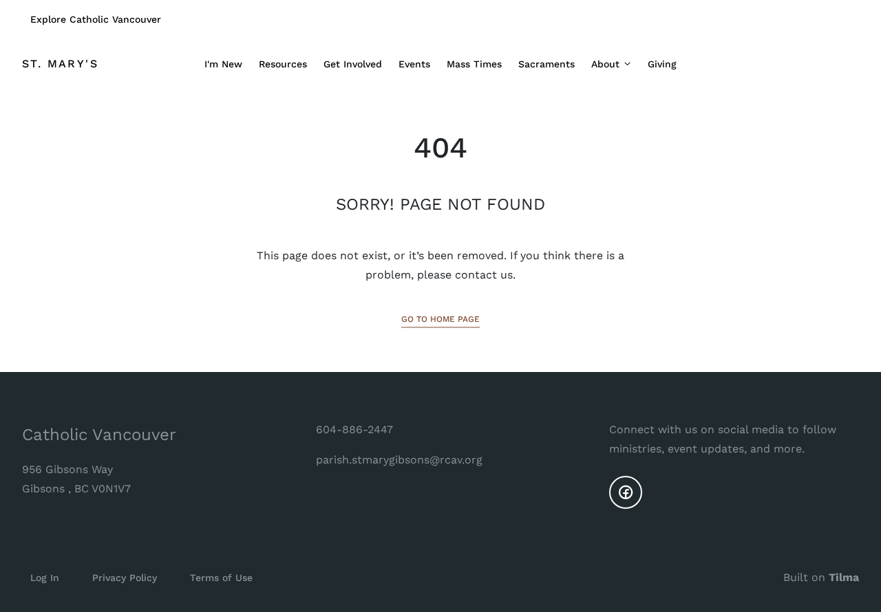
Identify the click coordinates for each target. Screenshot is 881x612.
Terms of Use (221, 577)
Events (414, 63)
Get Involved (352, 63)
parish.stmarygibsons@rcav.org (399, 459)
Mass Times (474, 63)
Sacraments (546, 63)
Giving (662, 63)
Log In (44, 577)
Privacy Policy (124, 577)
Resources (283, 63)
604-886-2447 (354, 429)
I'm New (223, 63)
